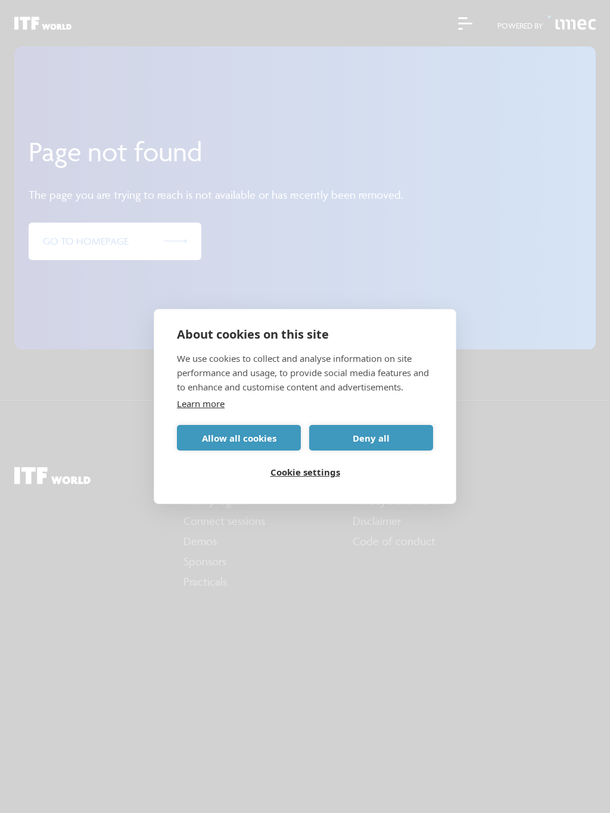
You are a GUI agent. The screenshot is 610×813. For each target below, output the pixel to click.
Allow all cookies (239, 438)
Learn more (201, 403)
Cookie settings (305, 472)
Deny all (371, 438)
